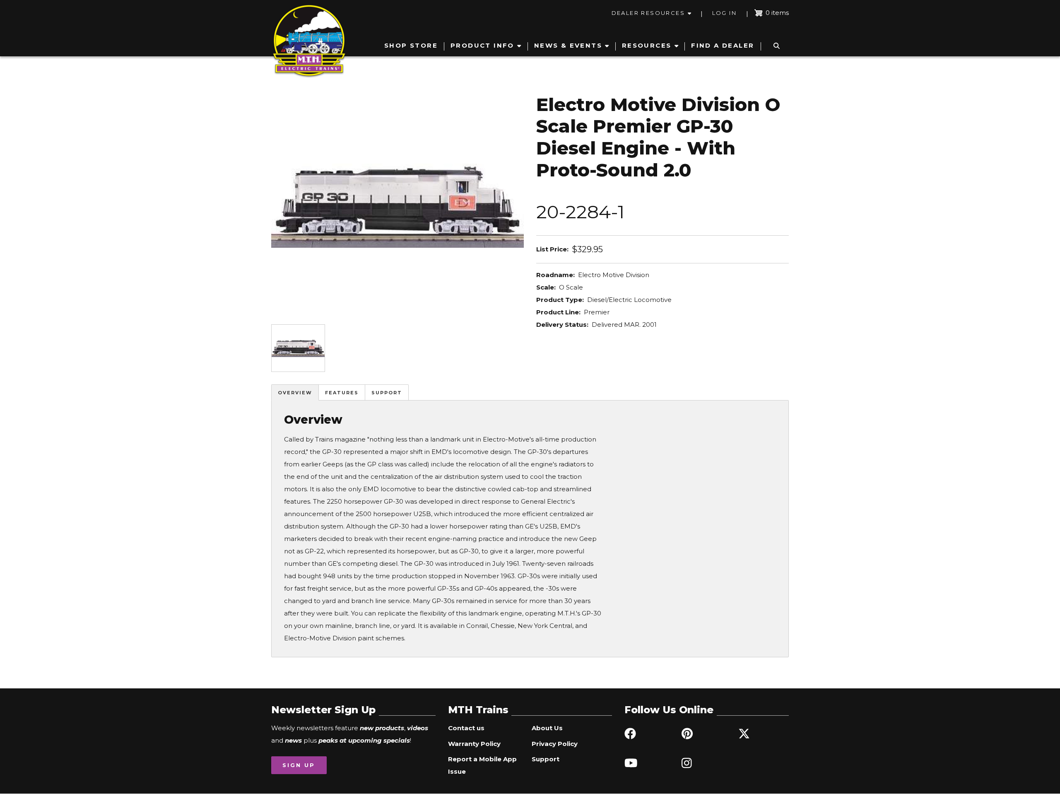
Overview (295, 393)
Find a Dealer (722, 45)
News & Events (568, 45)
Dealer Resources (648, 13)
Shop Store (411, 45)
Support (386, 393)
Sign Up (298, 765)
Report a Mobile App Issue (482, 765)
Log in (724, 13)
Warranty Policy (474, 744)
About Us (547, 728)
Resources (647, 45)
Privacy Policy (555, 744)
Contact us (466, 728)
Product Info (482, 45)
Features (342, 393)
